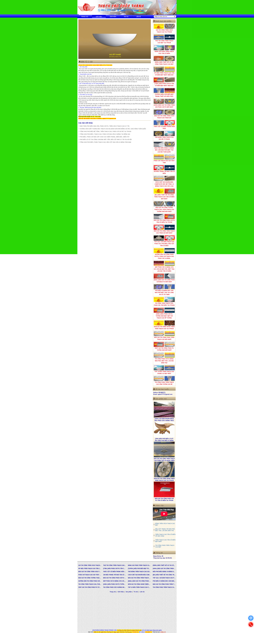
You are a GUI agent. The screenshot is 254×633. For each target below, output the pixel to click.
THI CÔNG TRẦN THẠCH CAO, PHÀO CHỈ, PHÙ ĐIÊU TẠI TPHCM (164, 304)
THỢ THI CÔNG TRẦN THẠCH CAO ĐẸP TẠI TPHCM (164, 41)
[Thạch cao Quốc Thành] (86, 7)
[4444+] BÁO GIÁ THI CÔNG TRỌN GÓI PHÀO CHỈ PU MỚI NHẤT (164, 106)
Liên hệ (138, 16)
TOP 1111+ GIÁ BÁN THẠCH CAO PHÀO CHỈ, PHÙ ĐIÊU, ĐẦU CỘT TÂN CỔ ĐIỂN (164, 243)
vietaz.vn (163, 632)
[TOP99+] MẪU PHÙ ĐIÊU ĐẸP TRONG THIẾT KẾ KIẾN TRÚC (164, 95)
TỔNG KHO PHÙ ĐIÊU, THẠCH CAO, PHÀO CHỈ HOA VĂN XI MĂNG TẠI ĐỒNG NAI (105, 134)
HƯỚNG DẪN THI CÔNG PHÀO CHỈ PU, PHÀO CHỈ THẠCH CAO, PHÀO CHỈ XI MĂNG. (164, 256)
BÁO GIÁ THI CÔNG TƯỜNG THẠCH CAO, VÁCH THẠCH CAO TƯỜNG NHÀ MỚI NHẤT (164, 209)
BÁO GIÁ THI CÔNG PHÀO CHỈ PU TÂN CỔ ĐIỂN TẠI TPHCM (164, 221)
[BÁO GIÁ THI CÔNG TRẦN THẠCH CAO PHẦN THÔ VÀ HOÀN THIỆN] (164, 429)
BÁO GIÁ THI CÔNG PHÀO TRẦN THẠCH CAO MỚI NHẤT (164, 338)
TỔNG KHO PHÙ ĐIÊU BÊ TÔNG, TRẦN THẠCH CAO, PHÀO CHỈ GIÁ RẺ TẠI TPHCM (105, 131)
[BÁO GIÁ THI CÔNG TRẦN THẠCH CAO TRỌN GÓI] (164, 489)
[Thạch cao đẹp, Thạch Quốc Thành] (114, 39)
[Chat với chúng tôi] (250, 618)
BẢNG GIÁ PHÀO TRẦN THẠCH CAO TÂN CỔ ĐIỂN (164, 52)
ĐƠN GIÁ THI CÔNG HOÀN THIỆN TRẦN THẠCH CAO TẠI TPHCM (164, 327)
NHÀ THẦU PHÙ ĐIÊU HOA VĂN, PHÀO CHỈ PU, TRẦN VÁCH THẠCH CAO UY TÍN (104, 126)
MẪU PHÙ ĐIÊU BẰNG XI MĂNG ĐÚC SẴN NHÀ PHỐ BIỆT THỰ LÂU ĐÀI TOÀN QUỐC (164, 150)
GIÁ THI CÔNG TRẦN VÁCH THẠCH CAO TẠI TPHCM (164, 31)
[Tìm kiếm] (174, 16)
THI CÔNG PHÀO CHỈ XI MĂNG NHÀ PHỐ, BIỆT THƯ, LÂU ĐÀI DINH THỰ (164, 361)
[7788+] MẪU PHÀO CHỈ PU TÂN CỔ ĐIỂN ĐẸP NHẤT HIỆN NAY (164, 84)
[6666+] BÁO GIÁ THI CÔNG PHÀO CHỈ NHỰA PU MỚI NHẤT (164, 281)
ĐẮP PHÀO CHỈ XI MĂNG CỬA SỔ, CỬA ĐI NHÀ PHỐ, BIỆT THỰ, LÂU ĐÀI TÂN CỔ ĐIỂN (164, 269)
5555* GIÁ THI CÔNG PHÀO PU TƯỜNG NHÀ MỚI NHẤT (164, 349)
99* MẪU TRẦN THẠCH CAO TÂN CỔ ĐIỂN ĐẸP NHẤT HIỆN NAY (164, 74)
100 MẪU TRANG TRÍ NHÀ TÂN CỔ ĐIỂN (164, 172)
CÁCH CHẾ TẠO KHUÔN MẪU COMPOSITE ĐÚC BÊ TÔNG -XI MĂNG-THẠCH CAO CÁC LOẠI (164, 184)
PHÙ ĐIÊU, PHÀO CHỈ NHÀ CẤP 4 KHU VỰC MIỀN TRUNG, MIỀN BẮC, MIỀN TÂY (104, 137)
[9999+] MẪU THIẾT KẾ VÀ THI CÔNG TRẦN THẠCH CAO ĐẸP (164, 63)
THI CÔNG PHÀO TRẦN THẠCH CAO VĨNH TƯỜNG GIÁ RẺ (164, 383)
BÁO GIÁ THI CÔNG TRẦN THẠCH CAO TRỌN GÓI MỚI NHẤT (164, 232)
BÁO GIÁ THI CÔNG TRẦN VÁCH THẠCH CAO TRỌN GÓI (164, 117)
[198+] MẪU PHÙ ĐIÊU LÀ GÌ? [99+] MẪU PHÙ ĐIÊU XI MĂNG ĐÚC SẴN (164, 420)
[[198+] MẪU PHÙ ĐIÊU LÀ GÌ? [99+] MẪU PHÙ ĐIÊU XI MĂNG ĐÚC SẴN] (164, 409)
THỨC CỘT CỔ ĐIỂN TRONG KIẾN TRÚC (164, 127)
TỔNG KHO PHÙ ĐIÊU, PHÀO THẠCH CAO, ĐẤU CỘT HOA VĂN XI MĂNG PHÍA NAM (105, 142)
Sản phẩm (113, 16)
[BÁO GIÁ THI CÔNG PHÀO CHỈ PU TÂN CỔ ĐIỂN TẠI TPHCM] (164, 469)
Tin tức (126, 16)
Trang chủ (84, 16)
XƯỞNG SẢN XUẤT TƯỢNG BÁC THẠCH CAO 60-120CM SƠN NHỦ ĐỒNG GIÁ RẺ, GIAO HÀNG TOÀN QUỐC (113, 129)
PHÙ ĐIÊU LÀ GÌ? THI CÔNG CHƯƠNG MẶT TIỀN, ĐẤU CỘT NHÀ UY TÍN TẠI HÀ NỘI (106, 139)
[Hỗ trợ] (250, 624)
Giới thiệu (99, 16)
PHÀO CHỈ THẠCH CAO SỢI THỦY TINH (164, 161)
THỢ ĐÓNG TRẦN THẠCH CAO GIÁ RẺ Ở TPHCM (164, 138)
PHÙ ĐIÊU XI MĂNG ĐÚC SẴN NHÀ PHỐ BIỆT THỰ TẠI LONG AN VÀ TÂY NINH (164, 292)
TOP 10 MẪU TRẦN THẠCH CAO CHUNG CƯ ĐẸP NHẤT (164, 372)
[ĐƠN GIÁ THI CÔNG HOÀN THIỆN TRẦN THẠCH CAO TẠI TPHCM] (164, 449)
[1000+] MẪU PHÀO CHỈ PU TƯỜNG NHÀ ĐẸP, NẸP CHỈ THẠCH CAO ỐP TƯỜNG (164, 316)
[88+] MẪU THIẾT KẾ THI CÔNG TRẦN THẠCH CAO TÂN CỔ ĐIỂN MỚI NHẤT (164, 197)
